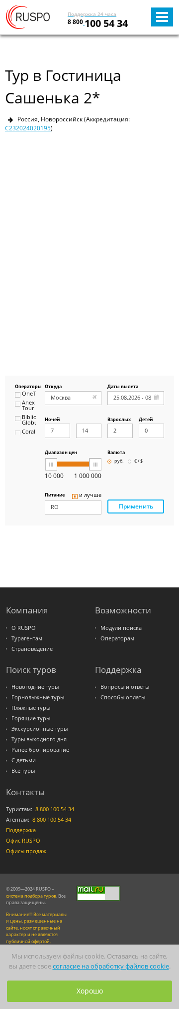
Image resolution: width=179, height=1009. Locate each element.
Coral (28, 432)
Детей (146, 420)
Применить (136, 506)
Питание (55, 495)
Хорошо (90, 991)
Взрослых (119, 420)
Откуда (53, 387)
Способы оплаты (122, 697)
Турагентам (26, 638)
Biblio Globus (29, 420)
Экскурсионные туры (39, 728)
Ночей (52, 420)
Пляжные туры (30, 707)
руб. (118, 461)
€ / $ (138, 461)
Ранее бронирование (40, 749)
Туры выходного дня (39, 739)
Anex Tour (28, 406)
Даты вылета (122, 387)
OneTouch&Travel (29, 394)
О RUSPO (23, 627)
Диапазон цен (61, 453)
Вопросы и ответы (124, 686)
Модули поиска (121, 627)
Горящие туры (30, 718)
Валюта (116, 453)
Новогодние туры (35, 686)
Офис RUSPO (23, 840)
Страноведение (32, 648)
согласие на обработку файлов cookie (111, 966)
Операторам (117, 638)
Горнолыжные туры (37, 697)
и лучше (90, 496)
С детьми (23, 760)
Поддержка (21, 830)
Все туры (23, 770)
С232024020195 (28, 128)
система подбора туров (31, 896)
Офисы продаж (26, 851)
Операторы (25, 387)
